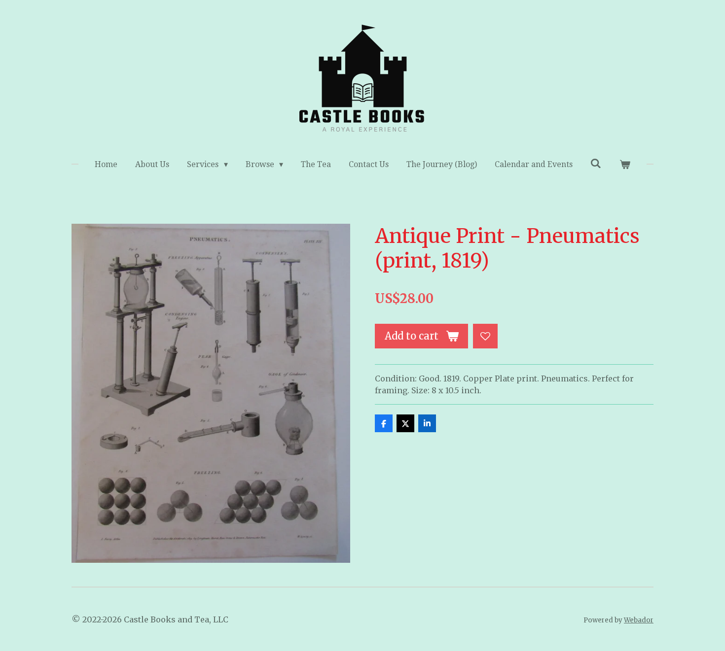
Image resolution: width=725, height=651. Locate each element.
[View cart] (624, 164)
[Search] (596, 163)
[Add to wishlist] (485, 336)
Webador (638, 620)
